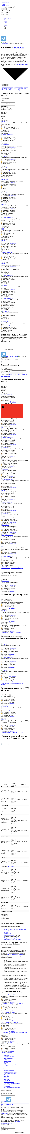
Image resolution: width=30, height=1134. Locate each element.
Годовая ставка (5, 371)
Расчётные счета (8, 1065)
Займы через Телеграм (12, 356)
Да (2, 9)
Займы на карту (13, 90)
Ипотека (26, 87)
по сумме (3, 113)
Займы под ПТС (13, 88)
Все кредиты (4, 43)
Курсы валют (7, 18)
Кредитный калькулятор (10, 1072)
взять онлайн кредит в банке (15, 954)
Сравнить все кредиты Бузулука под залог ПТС (14, 732)
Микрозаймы (5, 90)
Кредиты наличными (7, 87)
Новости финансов (9, 1070)
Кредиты (6, 19)
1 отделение (12, 126)
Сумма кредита (5, 368)
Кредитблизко (4, 1113)
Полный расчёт (5, 374)
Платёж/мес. (4, 373)
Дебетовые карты (8, 1058)
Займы (5, 21)
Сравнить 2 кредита (14, 374)
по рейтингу (4, 118)
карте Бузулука (19, 62)
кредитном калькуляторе (22, 64)
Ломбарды (7, 1076)
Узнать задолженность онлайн (12, 1083)
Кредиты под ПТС (23, 88)
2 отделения (12, 147)
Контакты (6, 1079)
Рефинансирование (23, 90)
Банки (5, 24)
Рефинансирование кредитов (12, 1063)
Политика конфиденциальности (10, 1122)
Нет (5, 9)
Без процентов (9, 186)
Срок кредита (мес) (6, 369)
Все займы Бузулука (6, 1052)
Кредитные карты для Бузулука (12, 938)
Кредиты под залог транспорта (12, 939)
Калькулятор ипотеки (10, 1073)
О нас (5, 1077)
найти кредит (4, 106)
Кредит (5, 2)
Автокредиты (5, 88)
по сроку (3, 116)
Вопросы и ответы (9, 1082)
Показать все (10, 866)
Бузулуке (19, 47)
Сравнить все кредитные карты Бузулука (12, 568)
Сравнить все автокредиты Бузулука (11, 632)
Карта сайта (7, 1080)
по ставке (3, 115)
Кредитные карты (18, 87)
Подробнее (13, 402)
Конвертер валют (8, 1075)
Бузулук (3, 4)
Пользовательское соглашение (12, 1087)
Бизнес (6, 25)
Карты (5, 22)
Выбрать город (5, 5)
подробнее (11, 591)
